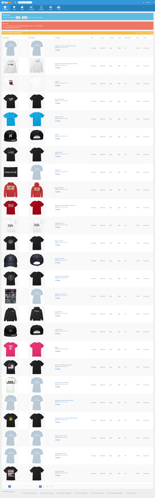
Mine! (56, 347)
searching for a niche (10, 27)
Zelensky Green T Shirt (61, 435)
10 (30, 486)
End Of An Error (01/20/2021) (62, 276)
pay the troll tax (59, 117)
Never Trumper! (59, 241)
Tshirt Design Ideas (131, 493)
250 (51, 486)
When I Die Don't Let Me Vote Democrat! (65, 205)
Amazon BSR (128, 37)
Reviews (112, 37)
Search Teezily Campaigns (80, 493)
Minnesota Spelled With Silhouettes (64, 400)
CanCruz (57, 81)
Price (137, 37)
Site (92, 37)
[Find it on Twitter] (58, 50)
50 (43, 486)
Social (102, 37)
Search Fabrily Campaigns (47, 493)
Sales (119, 37)
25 (40, 486)
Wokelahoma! (58, 152)
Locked (103, 48)
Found (145, 37)
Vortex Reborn (58, 311)
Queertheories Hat (60, 258)
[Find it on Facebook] (56, 50)
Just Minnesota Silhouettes (62, 382)
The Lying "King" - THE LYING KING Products (66, 418)
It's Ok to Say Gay (59, 99)
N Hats (56, 134)
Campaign (57, 37)
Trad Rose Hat (58, 329)
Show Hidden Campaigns (8, 491)
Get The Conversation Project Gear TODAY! (66, 63)
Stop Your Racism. (59, 471)
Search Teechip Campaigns (97, 493)
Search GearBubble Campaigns (115, 493)
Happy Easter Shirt (60, 223)
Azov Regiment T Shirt (61, 453)
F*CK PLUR (57, 170)
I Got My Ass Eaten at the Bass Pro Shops (65, 46)
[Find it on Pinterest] (59, 50)
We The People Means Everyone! (63, 365)
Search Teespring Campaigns (30, 493)
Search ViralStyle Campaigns (64, 493)
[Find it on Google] (55, 50)
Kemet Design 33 (59, 187)
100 (47, 486)
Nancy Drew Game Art (60, 294)
